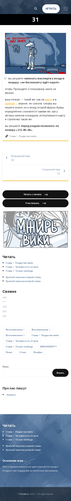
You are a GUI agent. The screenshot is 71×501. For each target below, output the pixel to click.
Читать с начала (32, 194)
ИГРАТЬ (51, 8)
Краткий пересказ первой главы (23, 277)
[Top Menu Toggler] (66, 8)
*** (4, 302)
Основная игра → (14, 460)
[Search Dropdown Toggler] (35, 8)
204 (4, 297)
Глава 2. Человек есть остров (22, 267)
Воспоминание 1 (15, 329)
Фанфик (37, 352)
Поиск (5, 367)
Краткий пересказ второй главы (23, 281)
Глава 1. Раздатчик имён (22, 136)
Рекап (9, 352)
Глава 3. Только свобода (19, 271)
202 (4, 311)
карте (48, 99)
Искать (60, 373)
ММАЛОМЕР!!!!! (48, 346)
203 (4, 307)
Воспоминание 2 (41, 329)
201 (4, 316)
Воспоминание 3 (15, 335)
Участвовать (32, 203)
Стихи (22, 352)
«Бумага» (11, 395)
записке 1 (11, 103)
